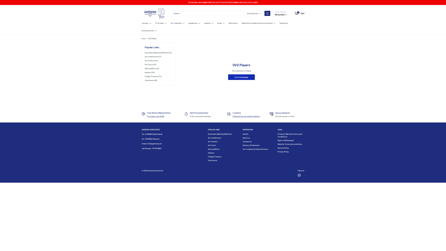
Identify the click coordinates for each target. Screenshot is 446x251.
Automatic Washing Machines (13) (158, 52)
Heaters (211, 153)
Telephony (283, 23)
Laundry (145, 23)
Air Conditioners (214, 138)
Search (245, 134)
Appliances (193, 23)
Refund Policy (283, 148)
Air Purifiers (213, 141)
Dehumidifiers (214, 149)
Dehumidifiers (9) (152, 68)
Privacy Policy (283, 151)
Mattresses (233, 23)
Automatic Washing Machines (220, 134)
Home (144, 39)
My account (280, 14)
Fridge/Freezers (214, 156)
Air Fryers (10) (150, 64)
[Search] (267, 13)
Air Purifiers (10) (151, 60)
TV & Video (159, 23)
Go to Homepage (241, 77)
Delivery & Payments (251, 145)
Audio (219, 23)
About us (246, 138)
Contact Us (247, 141)
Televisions (212, 160)
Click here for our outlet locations (246, 116)
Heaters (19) (149, 72)
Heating (207, 23)
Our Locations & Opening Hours (255, 149)
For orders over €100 (155, 116)
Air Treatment (176, 23)
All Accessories (148, 30)
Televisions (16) (151, 80)
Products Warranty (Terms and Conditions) (290, 135)
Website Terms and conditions (290, 144)
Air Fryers (212, 145)
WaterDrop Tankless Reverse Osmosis (257, 23)
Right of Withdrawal (286, 140)
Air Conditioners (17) (153, 56)
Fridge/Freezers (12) (153, 76)
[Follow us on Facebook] (299, 175)
